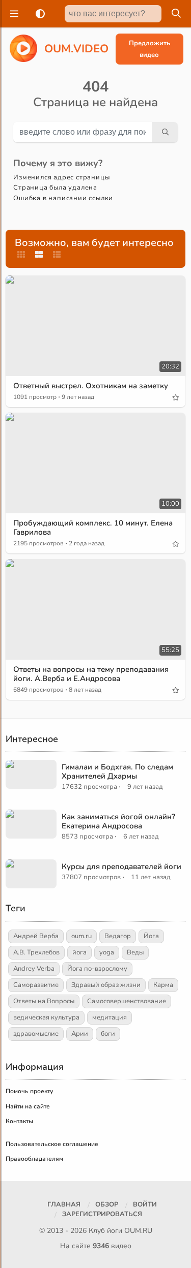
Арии (79, 1033)
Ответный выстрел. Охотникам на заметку (90, 386)
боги (108, 1033)
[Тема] (38, 13)
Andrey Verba (33, 968)
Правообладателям (34, 1159)
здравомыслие (36, 1033)
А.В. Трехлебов (36, 952)
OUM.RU (138, 1230)
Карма (163, 984)
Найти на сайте (28, 1106)
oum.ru (81, 936)
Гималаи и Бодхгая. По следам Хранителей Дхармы (117, 771)
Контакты (19, 1121)
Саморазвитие (36, 984)
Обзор (106, 1204)
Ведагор (117, 936)
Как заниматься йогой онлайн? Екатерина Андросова (118, 821)
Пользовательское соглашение (52, 1144)
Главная (63, 1204)
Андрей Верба (36, 936)
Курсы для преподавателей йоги (121, 866)
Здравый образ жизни (106, 984)
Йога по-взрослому (97, 968)
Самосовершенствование (126, 1001)
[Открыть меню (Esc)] (12, 13)
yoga (106, 952)
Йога (151, 936)
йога (79, 952)
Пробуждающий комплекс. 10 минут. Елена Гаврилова (93, 527)
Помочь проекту (29, 1091)
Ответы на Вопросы (43, 1001)
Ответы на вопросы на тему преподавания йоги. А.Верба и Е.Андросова (91, 674)
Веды (135, 952)
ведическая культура (46, 1017)
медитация (109, 1017)
